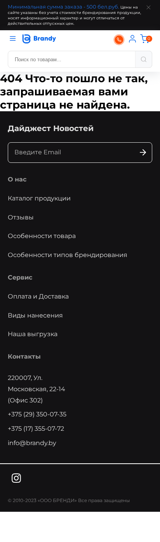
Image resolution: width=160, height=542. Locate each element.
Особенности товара (42, 236)
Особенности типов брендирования (67, 255)
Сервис (20, 277)
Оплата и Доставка (38, 296)
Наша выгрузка (32, 334)
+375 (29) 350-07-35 (37, 414)
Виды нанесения (35, 315)
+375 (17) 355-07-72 (36, 428)
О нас (17, 179)
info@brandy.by (32, 443)
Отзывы (21, 217)
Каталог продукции (39, 198)
